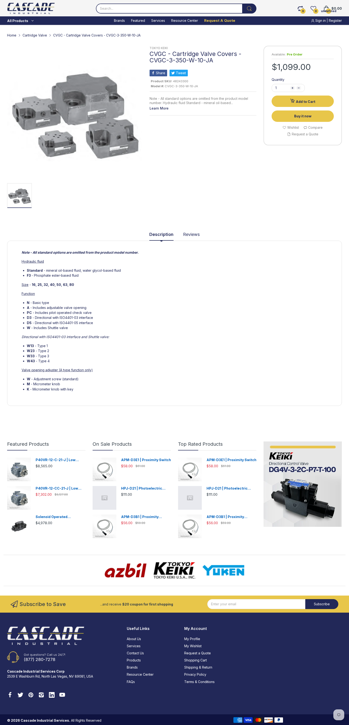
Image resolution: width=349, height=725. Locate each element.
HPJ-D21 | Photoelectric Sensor (141, 488)
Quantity (278, 80)
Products (134, 660)
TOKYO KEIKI (159, 48)
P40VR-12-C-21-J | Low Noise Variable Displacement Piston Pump (60, 460)
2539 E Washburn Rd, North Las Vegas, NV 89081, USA (50, 676)
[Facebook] (10, 695)
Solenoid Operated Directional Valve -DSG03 (57, 517)
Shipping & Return (198, 667)
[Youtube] (62, 695)
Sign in (320, 20)
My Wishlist (193, 646)
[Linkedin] (52, 695)
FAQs (131, 682)
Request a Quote (197, 653)
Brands (132, 667)
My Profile (192, 639)
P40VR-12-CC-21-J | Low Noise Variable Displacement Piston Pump (60, 488)
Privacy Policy (195, 674)
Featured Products (28, 444)
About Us (134, 639)
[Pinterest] (31, 695)
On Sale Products (112, 444)
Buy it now (302, 116)
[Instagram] (41, 695)
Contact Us (135, 653)
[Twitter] (20, 695)
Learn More (159, 108)
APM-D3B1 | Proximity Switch (140, 517)
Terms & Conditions (199, 682)
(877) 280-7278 (39, 659)
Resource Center (140, 674)
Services (134, 646)
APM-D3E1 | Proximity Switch (146, 460)
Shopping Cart (195, 660)
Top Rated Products (200, 444)
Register (335, 20)
